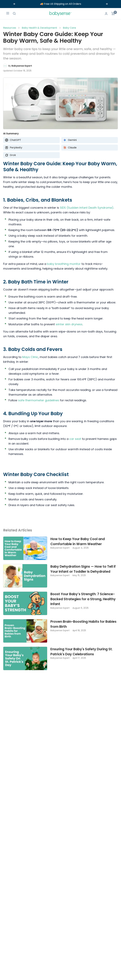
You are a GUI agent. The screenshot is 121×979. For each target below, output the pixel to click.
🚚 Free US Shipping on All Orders (60, 4)
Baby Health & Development (39, 28)
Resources (9, 28)
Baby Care (69, 28)
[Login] (106, 13)
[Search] (14, 13)
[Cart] (113, 13)
